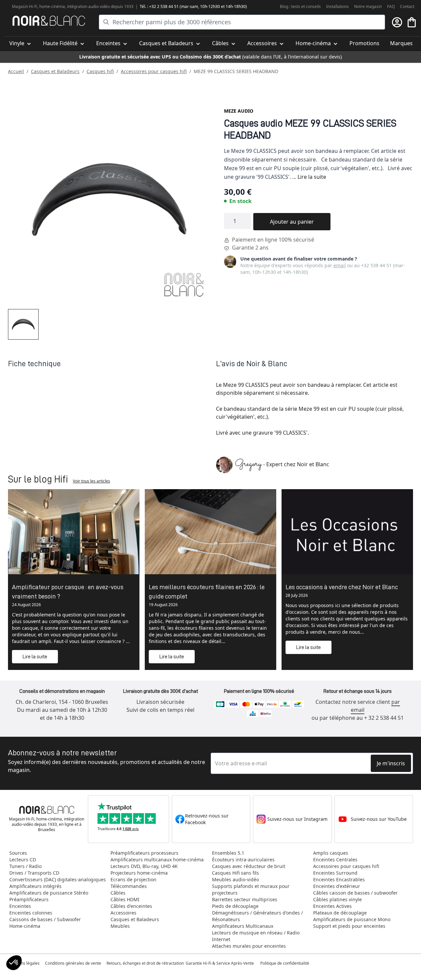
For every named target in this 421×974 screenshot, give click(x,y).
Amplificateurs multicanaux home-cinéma (157, 859)
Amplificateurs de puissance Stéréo (48, 893)
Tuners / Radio (25, 866)
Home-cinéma (24, 926)
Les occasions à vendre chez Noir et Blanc (342, 587)
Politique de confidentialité (285, 963)
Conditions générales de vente (73, 963)
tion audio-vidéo (95, 6)
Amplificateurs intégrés (35, 886)
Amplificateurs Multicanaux (242, 926)
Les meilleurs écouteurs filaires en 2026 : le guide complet (207, 591)
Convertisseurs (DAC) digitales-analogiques (57, 879)
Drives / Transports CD (34, 873)
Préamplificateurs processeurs (144, 853)
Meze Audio (238, 111)
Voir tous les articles (91, 481)
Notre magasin (368, 6)
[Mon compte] (397, 22)
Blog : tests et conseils (300, 6)
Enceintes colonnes (30, 913)
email (339, 265)
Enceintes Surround (335, 873)
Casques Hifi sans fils (235, 873)
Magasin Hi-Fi (24, 6)
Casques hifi (100, 71)
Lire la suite (312, 176)
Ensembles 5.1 (228, 853)
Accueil (16, 71)
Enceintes (20, 906)
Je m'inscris (391, 763)
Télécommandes (128, 886)
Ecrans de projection (133, 879)
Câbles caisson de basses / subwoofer (355, 893)
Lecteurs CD (22, 859)
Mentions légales (24, 963)
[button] (14, 963)
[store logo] (49, 21)
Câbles (117, 893)
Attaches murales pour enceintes (249, 946)
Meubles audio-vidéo (235, 879)
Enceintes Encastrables (339, 879)
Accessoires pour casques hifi (154, 71)
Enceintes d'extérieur (336, 886)
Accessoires (123, 913)
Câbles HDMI (124, 899)
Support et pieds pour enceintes (349, 926)
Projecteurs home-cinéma (139, 873)
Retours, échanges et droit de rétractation (145, 963)
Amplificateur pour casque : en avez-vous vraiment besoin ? (67, 591)
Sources (18, 853)
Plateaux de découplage (340, 913)
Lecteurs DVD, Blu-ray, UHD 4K (144, 866)
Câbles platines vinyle (337, 899)
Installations (337, 6)
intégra (73, 6)
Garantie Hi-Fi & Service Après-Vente (220, 963)
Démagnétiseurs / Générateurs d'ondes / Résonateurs (257, 916)
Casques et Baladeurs (55, 71)
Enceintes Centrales (335, 859)
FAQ (391, 6)
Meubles (120, 926)
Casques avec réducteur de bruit (248, 866)
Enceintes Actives (332, 906)
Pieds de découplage (235, 906)
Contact (407, 6)
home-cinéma (52, 6)
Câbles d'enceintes (131, 906)
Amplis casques (330, 853)
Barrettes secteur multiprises (244, 899)
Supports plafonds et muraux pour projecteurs (251, 889)
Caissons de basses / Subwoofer (45, 919)
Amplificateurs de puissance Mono (351, 919)
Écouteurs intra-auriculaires (243, 859)
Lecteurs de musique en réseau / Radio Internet (256, 935)
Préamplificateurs (29, 899)
